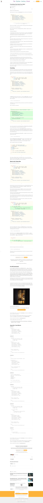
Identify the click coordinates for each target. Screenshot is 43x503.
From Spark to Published (21, 285)
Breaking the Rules (27, 316)
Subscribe (38, 1)
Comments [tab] (11, 463)
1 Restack (17, 454)
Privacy (22, 498)
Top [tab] (10, 471)
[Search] (34, 1)
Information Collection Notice (21, 452)
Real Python (22, 438)
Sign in (41, 1)
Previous (12, 459)
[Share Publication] (35, 1)
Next (31, 459)
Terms (23, 498)
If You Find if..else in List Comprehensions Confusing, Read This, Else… (18, 474)
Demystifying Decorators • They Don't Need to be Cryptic (18, 478)
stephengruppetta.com (22, 318)
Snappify (24, 23)
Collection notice (26, 498)
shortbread (20, 12)
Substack (18, 501)
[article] (21, 475)
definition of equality (20, 233)
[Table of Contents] (0, 251)
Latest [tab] (12, 471)
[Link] (9, 67)
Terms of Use (24, 451)
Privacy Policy (26, 452)
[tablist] (12, 463)
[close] (27, 484)
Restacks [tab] (14, 463)
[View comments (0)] (13, 9)
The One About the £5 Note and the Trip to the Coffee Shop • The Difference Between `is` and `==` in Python (21, 274)
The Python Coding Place (14, 260)
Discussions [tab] (15, 471)
